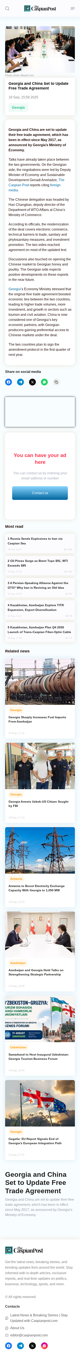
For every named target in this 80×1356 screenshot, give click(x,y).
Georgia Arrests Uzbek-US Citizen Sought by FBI (38, 804)
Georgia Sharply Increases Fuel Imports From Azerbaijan (37, 719)
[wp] (44, 382)
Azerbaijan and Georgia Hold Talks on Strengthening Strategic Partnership (36, 972)
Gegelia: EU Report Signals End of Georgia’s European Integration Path (35, 1141)
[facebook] (8, 382)
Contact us (40, 493)
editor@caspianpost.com (29, 1335)
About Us (17, 1328)
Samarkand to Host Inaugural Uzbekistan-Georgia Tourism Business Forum (39, 1056)
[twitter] (32, 382)
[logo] (40, 8)
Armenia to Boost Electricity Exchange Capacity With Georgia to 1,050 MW (37, 888)
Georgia (18, 107)
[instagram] (44, 1345)
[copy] (56, 382)
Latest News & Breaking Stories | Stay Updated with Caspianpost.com (39, 1318)
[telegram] (20, 382)
